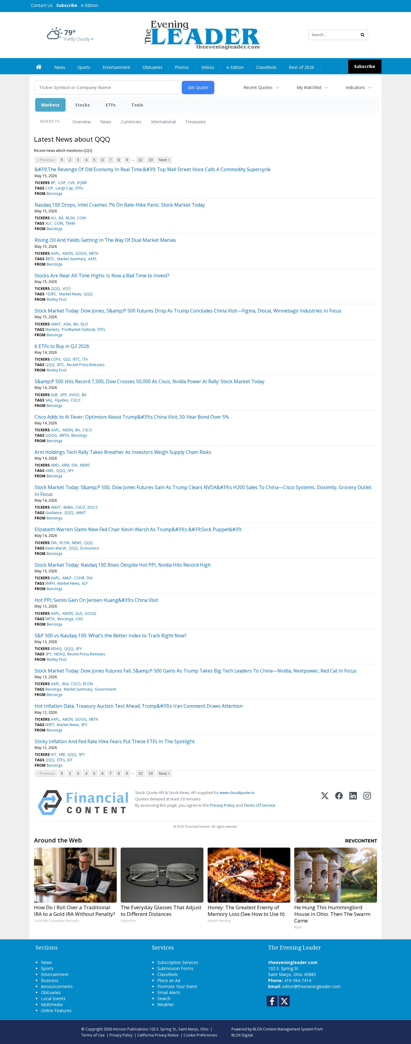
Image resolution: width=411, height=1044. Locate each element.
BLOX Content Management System (283, 1029)
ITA (85, 359)
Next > (164, 159)
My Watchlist (309, 87)
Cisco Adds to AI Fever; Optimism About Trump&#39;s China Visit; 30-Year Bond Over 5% (132, 417)
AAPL (55, 253)
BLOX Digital (242, 1035)
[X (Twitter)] (325, 803)
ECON (65, 542)
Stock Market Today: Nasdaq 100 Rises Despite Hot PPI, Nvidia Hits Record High (123, 565)
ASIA (67, 324)
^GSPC (51, 294)
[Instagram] (367, 803)
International (163, 122)
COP (62, 182)
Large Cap (64, 188)
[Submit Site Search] (362, 34)
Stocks (82, 105)
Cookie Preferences (200, 1035)
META (93, 253)
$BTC (49, 258)
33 (151, 159)
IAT (53, 754)
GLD (66, 359)
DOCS (92, 507)
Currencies (131, 122)
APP (63, 394)
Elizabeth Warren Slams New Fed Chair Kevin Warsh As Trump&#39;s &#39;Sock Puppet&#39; (138, 529)
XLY (48, 223)
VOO (67, 288)
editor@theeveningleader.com (311, 986)
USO (79, 618)
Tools (137, 105)
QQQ (55, 288)
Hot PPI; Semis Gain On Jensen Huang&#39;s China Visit (96, 600)
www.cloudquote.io (237, 792)
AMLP (67, 578)
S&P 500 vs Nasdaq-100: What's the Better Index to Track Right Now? (111, 635)
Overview (82, 122)
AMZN (67, 253)
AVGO (74, 394)
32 (140, 159)
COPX (55, 359)
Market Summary (71, 258)
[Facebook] (339, 803)
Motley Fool (56, 299)
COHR (79, 578)
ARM (65, 465)
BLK (65, 683)
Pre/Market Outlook (78, 329)
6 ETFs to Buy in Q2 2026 (62, 346)
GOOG (81, 253)
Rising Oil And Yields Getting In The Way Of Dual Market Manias (105, 240)
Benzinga (54, 193)
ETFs (111, 105)
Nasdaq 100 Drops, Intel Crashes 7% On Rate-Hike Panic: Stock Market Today (120, 205)
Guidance (53, 512)
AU (53, 217)
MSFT (49, 724)
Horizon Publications (130, 1029)
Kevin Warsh (55, 548)
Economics (89, 548)
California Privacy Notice (158, 1035)
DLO (84, 324)
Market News (70, 294)
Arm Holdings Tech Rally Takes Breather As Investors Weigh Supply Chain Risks (123, 452)
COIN (81, 217)
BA (61, 217)
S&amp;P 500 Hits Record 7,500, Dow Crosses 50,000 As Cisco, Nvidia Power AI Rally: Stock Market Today (149, 381)
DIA (75, 465)
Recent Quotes (258, 87)
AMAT (56, 324)
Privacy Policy (222, 805)
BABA (68, 507)
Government (105, 689)
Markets (50, 105)
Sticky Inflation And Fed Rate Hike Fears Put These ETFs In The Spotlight (115, 741)
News (105, 122)
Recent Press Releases (85, 364)
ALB (54, 394)
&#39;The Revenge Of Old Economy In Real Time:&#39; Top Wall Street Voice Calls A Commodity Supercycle (152, 169)
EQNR (82, 182)
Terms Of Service (259, 805)
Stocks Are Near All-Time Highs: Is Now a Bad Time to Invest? (102, 275)
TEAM (70, 223)
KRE (62, 754)
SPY (71, 470)
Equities (61, 400)
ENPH (50, 583)
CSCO (75, 400)
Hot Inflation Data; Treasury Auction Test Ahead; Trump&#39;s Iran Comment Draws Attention (139, 706)
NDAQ (56, 648)
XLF (85, 583)
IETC (76, 359)
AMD (55, 465)
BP (53, 182)
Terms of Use (93, 1035)
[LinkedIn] (353, 803)
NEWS (85, 465)
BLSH (70, 217)
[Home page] (201, 34)
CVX (71, 182)
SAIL (48, 400)
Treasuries (195, 122)
